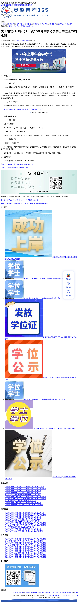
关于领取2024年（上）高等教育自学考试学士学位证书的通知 (54, 428)
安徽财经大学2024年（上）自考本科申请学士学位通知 (23, 503)
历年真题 (36, 24)
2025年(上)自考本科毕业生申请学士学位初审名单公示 (23, 495)
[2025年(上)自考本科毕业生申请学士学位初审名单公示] (24, 377)
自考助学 (11, 24)
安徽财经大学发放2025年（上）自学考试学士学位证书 (23, 493)
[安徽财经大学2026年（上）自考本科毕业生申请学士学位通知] (14, 278)
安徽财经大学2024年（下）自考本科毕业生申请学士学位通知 (44, 399)
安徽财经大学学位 (27, 26)
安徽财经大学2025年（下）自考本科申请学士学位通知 (42, 298)
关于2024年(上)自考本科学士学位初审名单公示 (20, 501)
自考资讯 (52, 24)
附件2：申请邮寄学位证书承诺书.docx (15, 167)
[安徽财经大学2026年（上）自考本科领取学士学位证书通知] (28, 257)
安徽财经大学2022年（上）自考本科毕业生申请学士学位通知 (25, 549)
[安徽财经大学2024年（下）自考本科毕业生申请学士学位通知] (14, 399)
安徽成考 (69, 24)
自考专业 (19, 24)
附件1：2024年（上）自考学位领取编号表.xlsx (17, 164)
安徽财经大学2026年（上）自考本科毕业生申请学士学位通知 (44, 278)
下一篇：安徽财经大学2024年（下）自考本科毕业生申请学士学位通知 (24, 203)
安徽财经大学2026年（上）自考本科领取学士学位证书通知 (24, 487)
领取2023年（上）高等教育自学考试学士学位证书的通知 (24, 541)
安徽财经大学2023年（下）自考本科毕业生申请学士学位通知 (25, 543)
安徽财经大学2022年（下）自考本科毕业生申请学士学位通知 (25, 551)
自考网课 (29, 5)
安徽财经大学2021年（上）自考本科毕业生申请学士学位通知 (25, 539)
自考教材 (61, 24)
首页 (4, 24)
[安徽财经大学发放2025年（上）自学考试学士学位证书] (24, 337)
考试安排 (17, 5)
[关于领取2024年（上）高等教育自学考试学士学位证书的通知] (19, 428)
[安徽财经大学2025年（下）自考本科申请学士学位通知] (14, 298)
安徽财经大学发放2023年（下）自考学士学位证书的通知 (24, 505)
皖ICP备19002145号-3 (53, 595)
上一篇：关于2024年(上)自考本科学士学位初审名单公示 (19, 200)
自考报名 (27, 24)
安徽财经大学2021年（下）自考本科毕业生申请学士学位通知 (25, 547)
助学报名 (4, 5)
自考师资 (10, 5)
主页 (10, 26)
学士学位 (44, 24)
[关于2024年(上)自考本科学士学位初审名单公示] (28, 477)
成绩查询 (23, 5)
